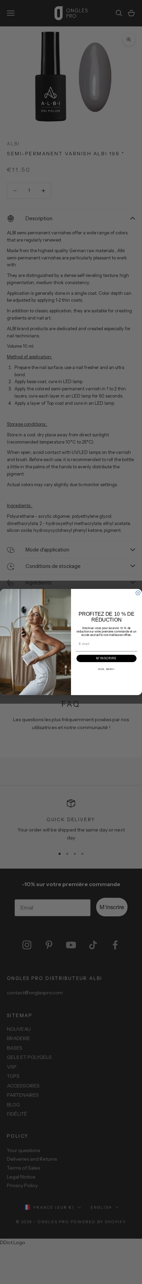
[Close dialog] (138, 593)
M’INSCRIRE (106, 658)
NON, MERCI (106, 669)
